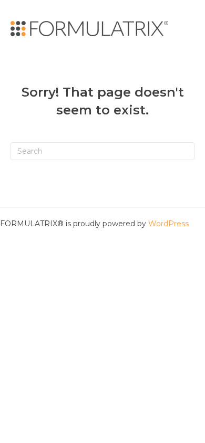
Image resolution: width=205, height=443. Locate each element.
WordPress (168, 223)
